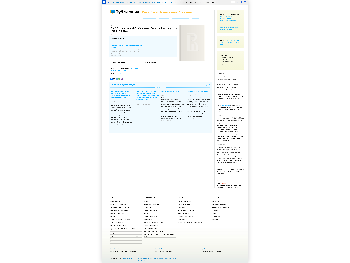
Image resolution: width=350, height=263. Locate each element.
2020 (231, 42)
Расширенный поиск (164, 17)
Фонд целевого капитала (117, 222)
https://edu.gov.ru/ (161, 249)
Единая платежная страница (118, 239)
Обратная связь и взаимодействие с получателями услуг (159, 235)
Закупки (112, 216)
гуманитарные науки (225, 22)
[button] (156, 87)
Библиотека (215, 201)
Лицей (146, 201)
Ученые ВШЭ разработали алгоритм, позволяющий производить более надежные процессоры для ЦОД (229, 149)
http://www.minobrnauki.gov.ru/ (119, 249)
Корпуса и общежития (117, 213)
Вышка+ (146, 213)
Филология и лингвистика (133, 63)
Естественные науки (227, 59)
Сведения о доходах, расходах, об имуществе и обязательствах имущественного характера (124, 229)
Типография (215, 210)
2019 (234, 42)
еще (221, 44)
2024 (237, 40)
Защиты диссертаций (184, 213)
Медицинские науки (227, 61)
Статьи (154, 12)
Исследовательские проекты (186, 204)
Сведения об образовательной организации (123, 233)
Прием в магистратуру (151, 216)
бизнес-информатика (226, 16)
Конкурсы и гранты (183, 219)
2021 (228, 42)
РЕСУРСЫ (215, 198)
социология (223, 29)
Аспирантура (148, 219)
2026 (231, 40)
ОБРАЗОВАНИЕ (149, 198)
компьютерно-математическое (228, 26)
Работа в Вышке (115, 242)
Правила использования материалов (180, 17)
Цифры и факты (115, 201)
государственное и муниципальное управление (228, 19)
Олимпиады (147, 207)
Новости (220, 74)
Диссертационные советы (186, 210)
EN (234, 2)
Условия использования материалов (142, 258)
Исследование (226, 105)
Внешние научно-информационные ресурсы (191, 222)
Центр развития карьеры (151, 225)
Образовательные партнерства (153, 231)
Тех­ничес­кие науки (227, 67)
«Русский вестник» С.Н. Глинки (197, 91)
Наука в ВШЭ (195, 17)
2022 (224, 42)
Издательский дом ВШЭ (219, 204)
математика (223, 27)
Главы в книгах (168, 12)
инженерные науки (225, 24)
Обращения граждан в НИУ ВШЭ (120, 219)
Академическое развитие (185, 216)
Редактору (241, 257)
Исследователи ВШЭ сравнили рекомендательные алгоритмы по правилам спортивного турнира (228, 81)
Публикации (127, 12)
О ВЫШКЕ (113, 198)
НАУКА (180, 198)
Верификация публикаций (149, 17)
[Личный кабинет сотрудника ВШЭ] (241, 2)
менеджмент (230, 27)
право (236, 27)
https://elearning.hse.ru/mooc (209, 249)
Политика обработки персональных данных (164, 258)
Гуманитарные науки (227, 57)
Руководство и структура (118, 204)
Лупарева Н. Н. (114, 100)
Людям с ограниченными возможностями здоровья (125, 236)
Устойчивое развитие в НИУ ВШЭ (120, 207)
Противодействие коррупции (119, 225)
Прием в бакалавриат (150, 210)
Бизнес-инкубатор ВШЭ (151, 228)
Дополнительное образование (153, 222)
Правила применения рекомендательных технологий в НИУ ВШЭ (127, 261)
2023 (221, 42)
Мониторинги (182, 207)
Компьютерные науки (115, 65)
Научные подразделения (185, 201)
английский (118, 74)
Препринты (185, 12)
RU (232, 2)
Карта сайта (149, 261)
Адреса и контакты (127, 258)
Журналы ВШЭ (216, 216)
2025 (234, 40)
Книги (145, 12)
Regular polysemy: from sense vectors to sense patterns (126, 46)
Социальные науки (227, 65)
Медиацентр (215, 213)
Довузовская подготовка (151, 204)
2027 (228, 40)
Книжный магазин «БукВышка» (220, 207)
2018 (237, 42)
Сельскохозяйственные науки (230, 63)
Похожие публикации (123, 84)
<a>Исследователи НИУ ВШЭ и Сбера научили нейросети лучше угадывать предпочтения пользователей (230, 120)
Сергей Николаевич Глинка (170, 91)
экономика (230, 29)
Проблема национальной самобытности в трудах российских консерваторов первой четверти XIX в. (120, 94)
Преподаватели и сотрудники (119, 210)
